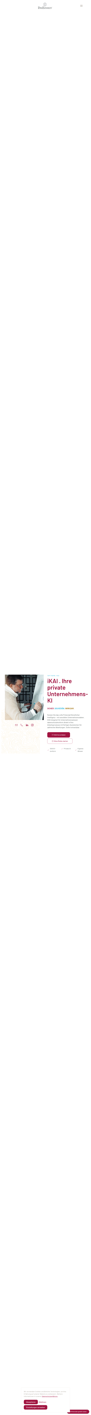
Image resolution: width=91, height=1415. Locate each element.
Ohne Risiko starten (61, 741)
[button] (81, 5)
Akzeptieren (31, 1402)
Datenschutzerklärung (49, 1396)
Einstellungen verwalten (35, 1407)
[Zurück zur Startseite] (45, 5)
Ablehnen (42, 1402)
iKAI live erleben (59, 735)
